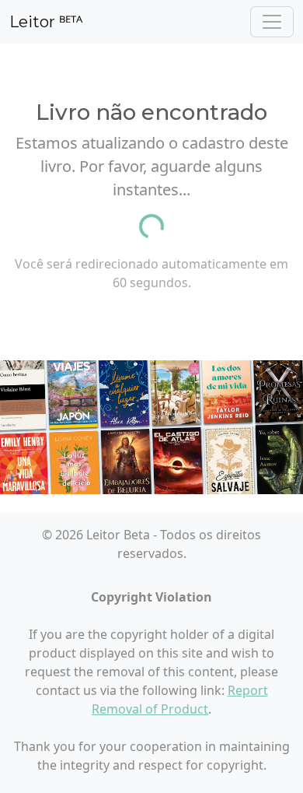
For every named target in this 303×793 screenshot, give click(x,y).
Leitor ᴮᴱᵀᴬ (45, 21)
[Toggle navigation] (272, 21)
